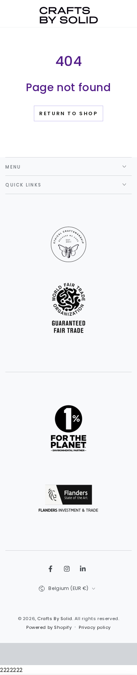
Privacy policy (95, 627)
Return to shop (68, 113)
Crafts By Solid (54, 619)
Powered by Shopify (49, 627)
